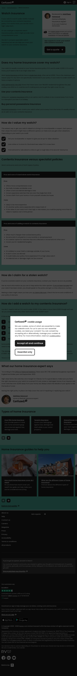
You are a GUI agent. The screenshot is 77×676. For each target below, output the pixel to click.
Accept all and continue (30, 343)
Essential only (24, 352)
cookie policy (54, 336)
